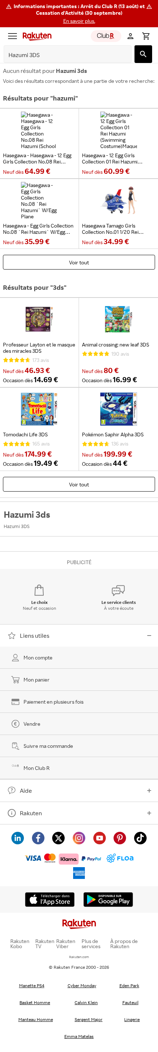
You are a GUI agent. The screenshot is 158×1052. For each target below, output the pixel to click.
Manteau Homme (35, 1019)
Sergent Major (89, 1019)
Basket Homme (34, 1002)
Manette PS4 (31, 985)
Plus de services (91, 944)
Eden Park (129, 985)
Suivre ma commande (48, 746)
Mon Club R (37, 768)
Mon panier (37, 679)
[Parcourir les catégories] (12, 36)
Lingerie (132, 1019)
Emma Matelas (79, 1036)
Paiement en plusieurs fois (53, 702)
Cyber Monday (82, 985)
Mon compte (38, 657)
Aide (26, 790)
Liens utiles (34, 635)
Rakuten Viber (65, 944)
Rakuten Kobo (19, 944)
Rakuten (31, 813)
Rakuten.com (79, 957)
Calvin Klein (86, 1002)
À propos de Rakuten (124, 944)
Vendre (32, 724)
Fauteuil (130, 1002)
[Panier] (146, 36)
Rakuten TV (44, 944)
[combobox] (62, 55)
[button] (79, 13)
